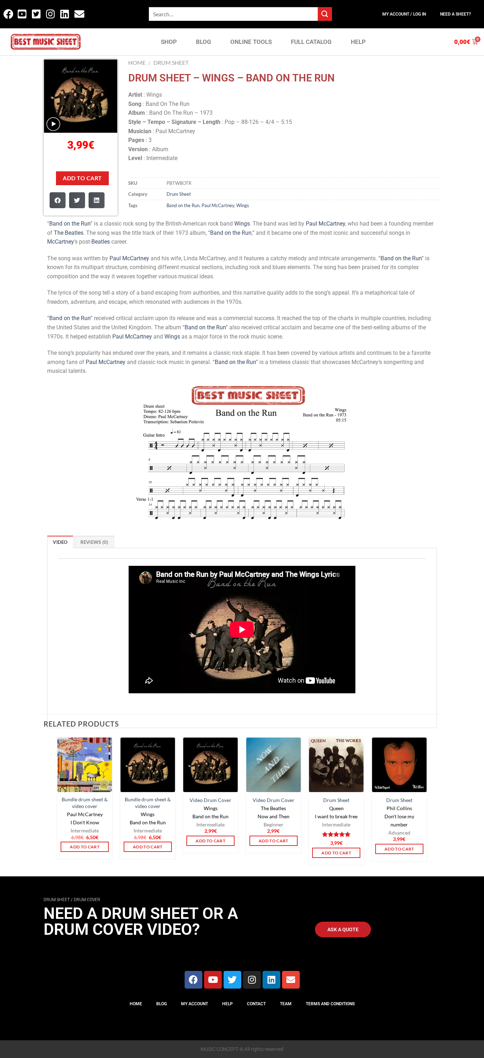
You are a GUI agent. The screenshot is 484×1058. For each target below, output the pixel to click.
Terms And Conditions (330, 1003)
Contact (256, 1003)
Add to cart (82, 178)
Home (137, 62)
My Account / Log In (404, 14)
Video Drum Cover (210, 800)
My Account (194, 1003)
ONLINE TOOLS (251, 41)
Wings (242, 205)
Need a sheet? (455, 14)
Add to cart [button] (85, 846)
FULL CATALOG (311, 41)
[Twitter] (232, 980)
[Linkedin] (271, 980)
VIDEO (60, 542)
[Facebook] (193, 980)
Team (286, 1003)
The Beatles (68, 232)
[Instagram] (252, 980)
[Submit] (325, 14)
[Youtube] (213, 980)
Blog (161, 1003)
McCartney (60, 241)
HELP (358, 41)
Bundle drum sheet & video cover (85, 802)
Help (227, 1003)
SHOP (169, 41)
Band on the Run (183, 205)
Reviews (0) (94, 542)
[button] (58, 200)
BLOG (203, 41)
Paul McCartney (218, 205)
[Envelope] (291, 980)
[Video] (53, 124)
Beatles (100, 241)
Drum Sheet (170, 62)
